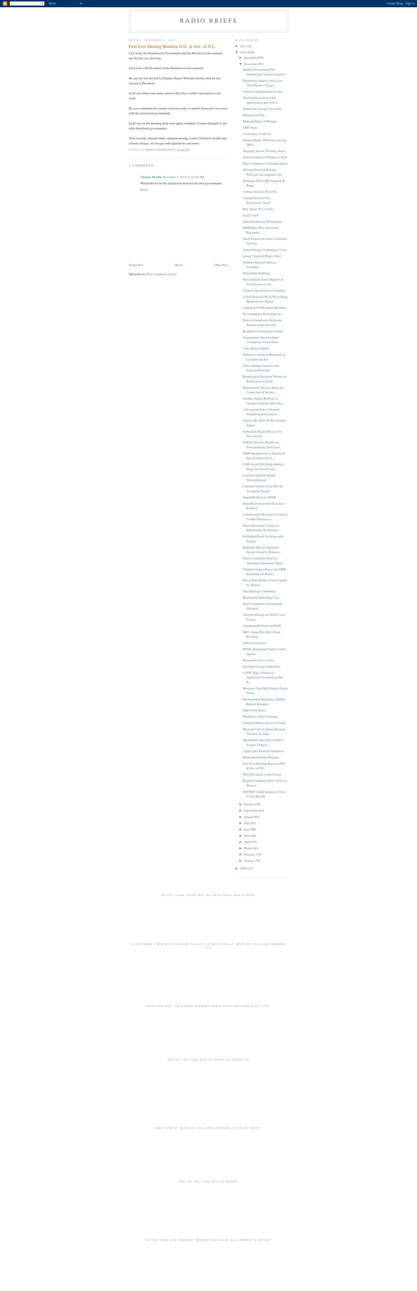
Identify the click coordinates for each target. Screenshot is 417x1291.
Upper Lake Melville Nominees (263, 751)
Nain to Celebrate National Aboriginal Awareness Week (263, 560)
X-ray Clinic (251, 215)
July (247, 823)
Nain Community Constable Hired (265, 163)
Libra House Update (256, 348)
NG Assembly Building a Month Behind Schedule (264, 701)
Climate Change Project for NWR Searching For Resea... (264, 571)
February (250, 854)
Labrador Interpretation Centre (263, 91)
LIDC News (250, 127)
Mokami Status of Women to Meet (265, 157)
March (248, 848)
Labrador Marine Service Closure (264, 723)
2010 (244, 52)
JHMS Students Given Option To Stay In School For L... (264, 455)
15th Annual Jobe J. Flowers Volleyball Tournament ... (261, 411)
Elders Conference (255, 643)
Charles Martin (150, 176)
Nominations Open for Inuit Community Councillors (260, 339)
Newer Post (136, 265)
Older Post (221, 265)
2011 (244, 46)
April (247, 842)
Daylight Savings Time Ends (261, 666)
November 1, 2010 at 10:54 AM (183, 177)
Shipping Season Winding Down (264, 151)
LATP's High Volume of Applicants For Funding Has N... (263, 677)
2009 (244, 868)
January (249, 860)
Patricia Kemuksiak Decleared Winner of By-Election (262, 322)
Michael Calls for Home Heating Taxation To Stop (264, 731)
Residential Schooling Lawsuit (263, 331)
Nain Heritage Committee (259, 591)
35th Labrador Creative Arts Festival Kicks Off (261, 368)
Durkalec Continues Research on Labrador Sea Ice (264, 356)
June (247, 829)
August (249, 817)
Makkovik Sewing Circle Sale (262, 109)
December (251, 57)
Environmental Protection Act (262, 314)
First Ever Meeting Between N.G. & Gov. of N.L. (264, 765)
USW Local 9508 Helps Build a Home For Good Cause (263, 466)
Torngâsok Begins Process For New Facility (262, 433)
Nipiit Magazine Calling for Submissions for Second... (261, 527)
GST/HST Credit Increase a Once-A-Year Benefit (264, 794)
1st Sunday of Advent (257, 134)
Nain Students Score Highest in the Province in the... (263, 281)
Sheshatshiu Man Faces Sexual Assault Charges (263, 742)
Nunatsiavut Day (254, 115)
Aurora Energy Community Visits (264, 249)
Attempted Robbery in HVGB (262, 625)
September (251, 810)
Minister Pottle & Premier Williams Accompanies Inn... (263, 172)
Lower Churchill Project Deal (262, 256)
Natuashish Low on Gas (258, 660)
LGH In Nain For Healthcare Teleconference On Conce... (262, 444)
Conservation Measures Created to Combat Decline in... (265, 516)
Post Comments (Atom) (162, 274)
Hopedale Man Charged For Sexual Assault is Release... (262, 549)
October (249, 804)
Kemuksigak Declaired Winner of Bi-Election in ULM (264, 378)
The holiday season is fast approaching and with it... (261, 100)
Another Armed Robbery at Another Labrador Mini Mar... (264, 400)
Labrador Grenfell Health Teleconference (259, 477)
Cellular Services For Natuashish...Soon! (257, 200)
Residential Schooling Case (261, 597)
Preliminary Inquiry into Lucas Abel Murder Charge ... (263, 82)
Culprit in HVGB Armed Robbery (264, 307)
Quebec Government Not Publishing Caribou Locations (264, 71)
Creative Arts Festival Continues (264, 290)
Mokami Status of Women (260, 121)
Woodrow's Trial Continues (260, 716)
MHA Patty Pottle (254, 710)
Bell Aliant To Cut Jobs (258, 209)
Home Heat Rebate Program (261, 757)
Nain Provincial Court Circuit (262, 774)
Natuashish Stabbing (256, 273)
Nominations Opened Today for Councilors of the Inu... (263, 390)
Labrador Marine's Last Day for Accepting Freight (263, 488)
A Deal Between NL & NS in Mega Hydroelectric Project (265, 299)
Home (179, 265)
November (251, 64)
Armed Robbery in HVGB (259, 497)
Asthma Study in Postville (260, 191)
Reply (144, 189)
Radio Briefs (208, 20)
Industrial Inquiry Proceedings (262, 221)
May (247, 835)
